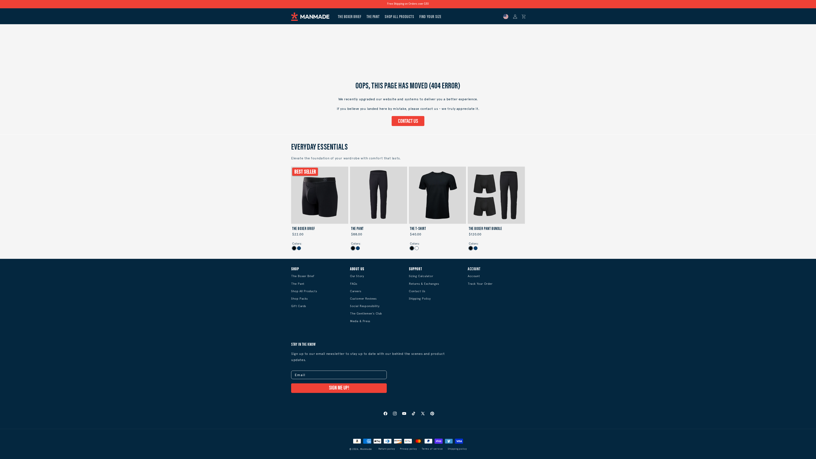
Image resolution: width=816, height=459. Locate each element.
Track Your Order (480, 283)
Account (474, 276)
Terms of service (432, 449)
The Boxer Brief (303, 229)
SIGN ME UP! (339, 388)
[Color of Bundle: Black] (471, 248)
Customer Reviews (363, 298)
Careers (355, 291)
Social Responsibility (365, 306)
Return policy (386, 449)
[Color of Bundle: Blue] (475, 248)
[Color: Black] (294, 248)
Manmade (366, 449)
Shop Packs (299, 298)
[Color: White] (417, 248)
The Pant (357, 229)
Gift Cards (298, 306)
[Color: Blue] (299, 248)
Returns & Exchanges (424, 283)
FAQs (353, 283)
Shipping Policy (420, 298)
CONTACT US (408, 121)
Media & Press (360, 321)
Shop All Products (304, 291)
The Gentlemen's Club (366, 313)
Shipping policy (457, 449)
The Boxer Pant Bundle (485, 229)
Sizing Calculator (421, 276)
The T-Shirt (418, 229)
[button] (523, 16)
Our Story (357, 276)
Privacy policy (408, 449)
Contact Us (417, 291)
